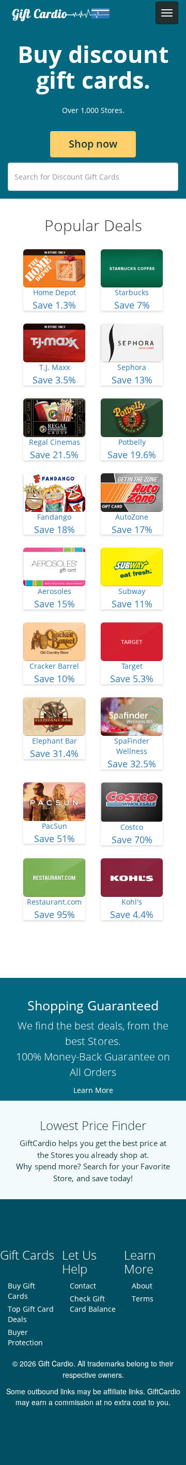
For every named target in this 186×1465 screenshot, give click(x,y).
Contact (83, 1286)
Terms (142, 1298)
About (142, 1286)
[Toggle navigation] (167, 13)
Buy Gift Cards (21, 1291)
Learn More (93, 1090)
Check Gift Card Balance (93, 1304)
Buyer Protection (25, 1337)
